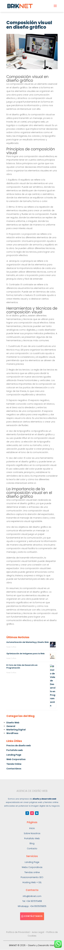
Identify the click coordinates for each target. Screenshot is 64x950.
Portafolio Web (32, 838)
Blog (32, 843)
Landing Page (13, 754)
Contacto (32, 848)
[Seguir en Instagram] (32, 813)
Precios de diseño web (18, 745)
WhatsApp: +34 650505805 (32, 906)
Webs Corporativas (32, 867)
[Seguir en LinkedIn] (37, 813)
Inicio (32, 828)
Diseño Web (12, 722)
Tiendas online (32, 872)
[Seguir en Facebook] (27, 813)
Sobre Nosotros (32, 833)
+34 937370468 (34, 901)
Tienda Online (13, 763)
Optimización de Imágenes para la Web (25, 653)
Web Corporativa (15, 759)
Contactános (13, 768)
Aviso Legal (38, 932)
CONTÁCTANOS (33, 916)
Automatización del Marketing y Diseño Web (27, 642)
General (10, 726)
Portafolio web (14, 750)
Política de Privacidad (17, 932)
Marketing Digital (16, 729)
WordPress (12, 733)
